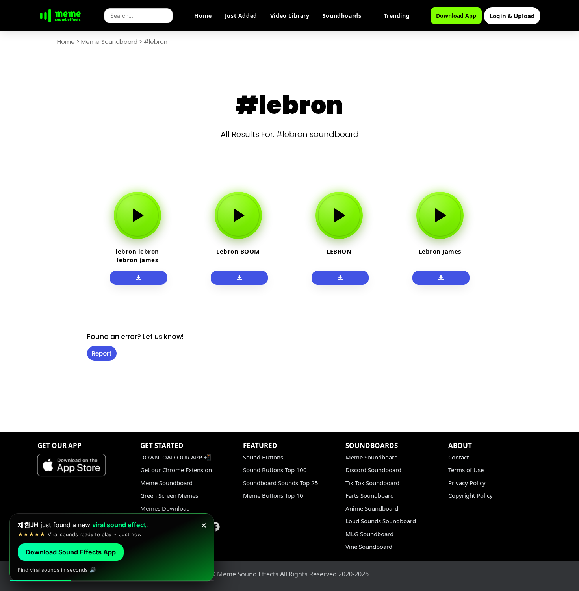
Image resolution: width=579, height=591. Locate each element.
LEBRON (339, 251)
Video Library (290, 15)
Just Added (241, 15)
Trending (397, 15)
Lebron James (440, 251)
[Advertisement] (39, 300)
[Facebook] (215, 526)
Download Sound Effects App (71, 552)
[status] (111, 547)
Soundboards (342, 15)
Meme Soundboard (109, 41)
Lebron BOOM (238, 251)
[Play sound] (137, 215)
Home (203, 15)
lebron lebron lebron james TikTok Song (137, 259)
